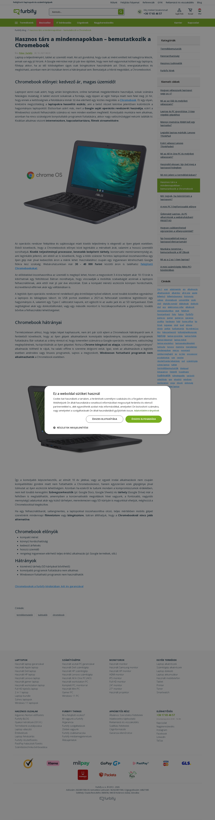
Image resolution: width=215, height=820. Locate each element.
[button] (70, 427)
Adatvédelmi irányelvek (146, 410)
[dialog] (107, 410)
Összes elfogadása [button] (143, 419)
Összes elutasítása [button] (104, 419)
